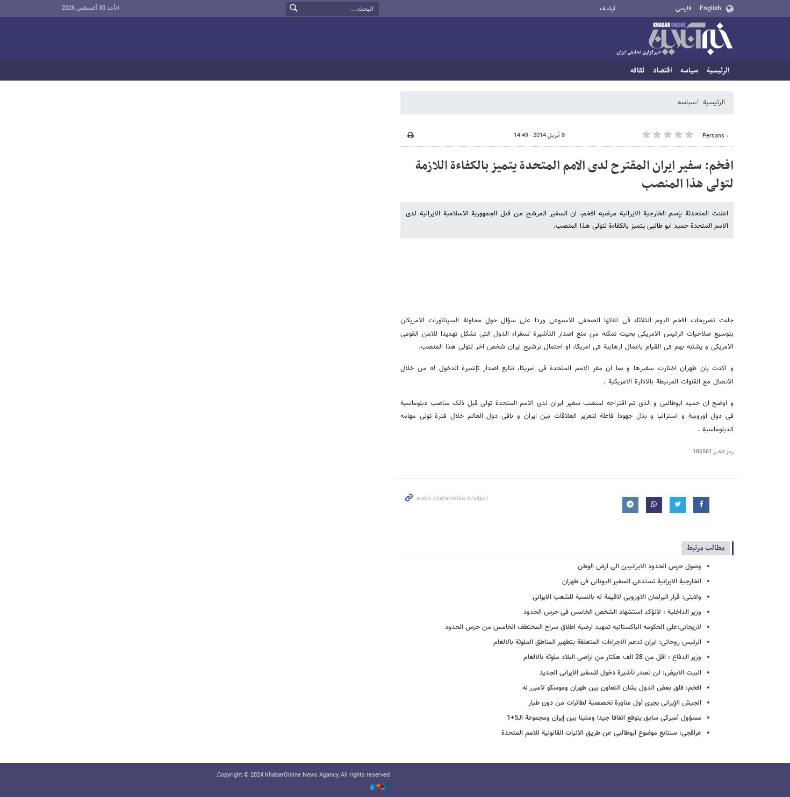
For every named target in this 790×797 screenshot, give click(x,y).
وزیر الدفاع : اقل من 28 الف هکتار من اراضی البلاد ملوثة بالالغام (612, 657)
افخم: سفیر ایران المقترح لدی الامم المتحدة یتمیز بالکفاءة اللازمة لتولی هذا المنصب (574, 175)
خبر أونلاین (674, 39)
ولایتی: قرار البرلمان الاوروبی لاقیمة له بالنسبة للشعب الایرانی (617, 597)
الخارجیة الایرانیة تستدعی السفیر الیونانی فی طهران (631, 581)
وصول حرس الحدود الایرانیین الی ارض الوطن (639, 566)
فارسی (683, 8)
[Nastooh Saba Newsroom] (375, 787)
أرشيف (607, 8)
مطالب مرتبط (706, 548)
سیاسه (689, 70)
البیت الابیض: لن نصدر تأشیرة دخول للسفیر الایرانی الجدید (620, 673)
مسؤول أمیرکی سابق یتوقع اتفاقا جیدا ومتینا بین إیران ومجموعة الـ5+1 (604, 718)
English (710, 8)
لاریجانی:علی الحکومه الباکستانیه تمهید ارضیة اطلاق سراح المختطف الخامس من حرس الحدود (573, 627)
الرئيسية (718, 70)
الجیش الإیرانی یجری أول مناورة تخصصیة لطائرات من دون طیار (614, 703)
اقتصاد (662, 70)
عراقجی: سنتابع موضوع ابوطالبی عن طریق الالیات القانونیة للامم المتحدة (601, 733)
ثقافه (637, 70)
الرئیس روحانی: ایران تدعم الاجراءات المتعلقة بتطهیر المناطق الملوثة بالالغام (597, 642)
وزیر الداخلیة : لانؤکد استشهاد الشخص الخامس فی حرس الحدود (612, 612)
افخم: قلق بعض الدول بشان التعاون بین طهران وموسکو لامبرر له (611, 688)
